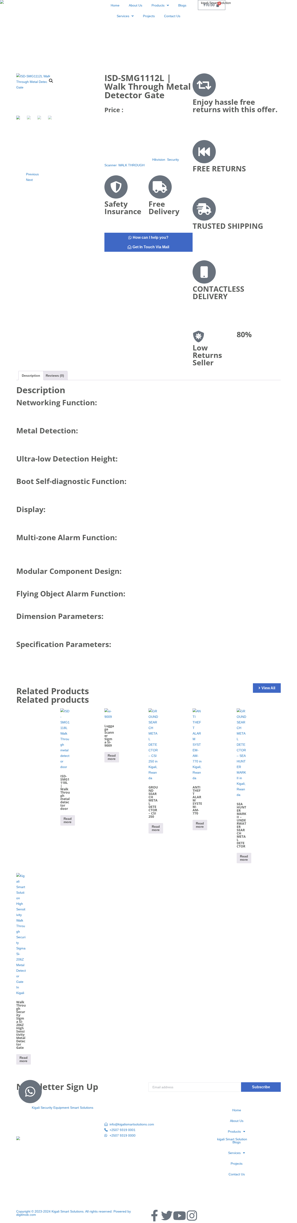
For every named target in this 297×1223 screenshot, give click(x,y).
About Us (135, 5)
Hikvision (158, 159)
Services (123, 16)
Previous (32, 174)
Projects (149, 16)
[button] (51, 81)
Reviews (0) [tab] (55, 375)
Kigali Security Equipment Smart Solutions (62, 1107)
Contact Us (172, 16)
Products (158, 5)
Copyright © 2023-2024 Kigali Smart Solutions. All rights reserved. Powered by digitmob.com (73, 1213)
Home (115, 5)
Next (29, 180)
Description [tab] (31, 375)
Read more (68, 820)
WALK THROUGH (131, 165)
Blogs (182, 5)
